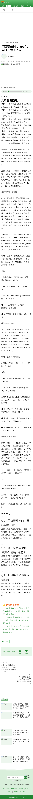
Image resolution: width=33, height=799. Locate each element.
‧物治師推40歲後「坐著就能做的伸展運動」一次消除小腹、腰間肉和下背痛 (16, 611)
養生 (8, 6)
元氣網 (7, 43)
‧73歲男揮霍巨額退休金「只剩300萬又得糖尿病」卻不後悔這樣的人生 (16, 620)
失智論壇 (16, 6)
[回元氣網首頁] (6, 2)
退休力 (10, 792)
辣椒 (3, 134)
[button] (30, 6)
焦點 (2, 6)
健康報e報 (17, 781)
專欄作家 (22, 792)
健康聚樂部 (14, 788)
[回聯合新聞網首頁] (2, 2)
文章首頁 (15, 792)
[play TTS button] (9, 91)
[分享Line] (12, 9)
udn (2, 43)
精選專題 (21, 788)
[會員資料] (28, 2)
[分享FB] (4, 9)
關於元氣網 (6, 788)
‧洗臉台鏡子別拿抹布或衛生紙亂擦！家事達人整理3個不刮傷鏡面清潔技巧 (16, 629)
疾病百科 (27, 788)
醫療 (22, 6)
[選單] (31, 2)
